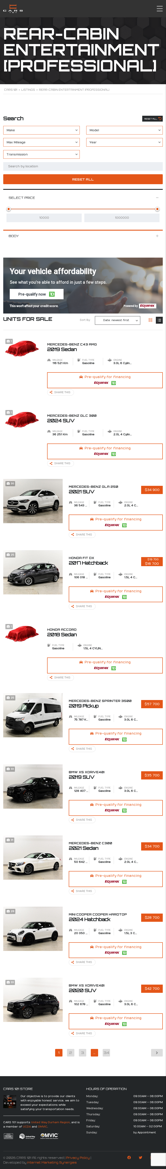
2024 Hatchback (98, 917)
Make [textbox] (10, 130)
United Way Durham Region (50, 1122)
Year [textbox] (93, 142)
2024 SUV (72, 418)
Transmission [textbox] (17, 154)
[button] (37, 294)
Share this (62, 392)
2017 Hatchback (88, 560)
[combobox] (41, 130)
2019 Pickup (100, 703)
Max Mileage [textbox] (16, 142)
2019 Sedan (72, 347)
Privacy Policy (78, 1157)
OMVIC (42, 1126)
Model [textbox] (94, 130)
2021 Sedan (90, 846)
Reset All (151, 118)
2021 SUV (93, 489)
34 (106, 1052)
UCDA (27, 1126)
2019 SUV (86, 775)
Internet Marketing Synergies (52, 1162)
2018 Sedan (62, 632)
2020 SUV (86, 988)
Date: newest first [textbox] (116, 320)
